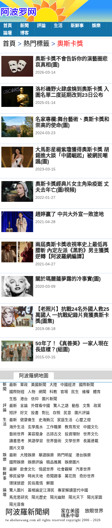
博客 (24, 33)
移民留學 (16, 476)
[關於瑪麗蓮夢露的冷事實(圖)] (24, 287)
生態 (13, 398)
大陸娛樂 (27, 455)
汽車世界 (83, 469)
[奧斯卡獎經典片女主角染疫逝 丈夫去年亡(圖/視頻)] (24, 192)
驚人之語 (61, 405)
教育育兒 (72, 427)
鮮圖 (50, 483)
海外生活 (16, 427)
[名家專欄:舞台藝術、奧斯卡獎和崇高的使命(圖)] (24, 127)
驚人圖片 (16, 490)
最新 (13, 384)
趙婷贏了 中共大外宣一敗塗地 (69, 214)
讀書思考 (16, 441)
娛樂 (96, 25)
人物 (31, 391)
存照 (56, 412)
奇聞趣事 (53, 476)
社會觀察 (64, 469)
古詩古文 (53, 433)
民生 (75, 391)
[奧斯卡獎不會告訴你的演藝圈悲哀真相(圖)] (24, 67)
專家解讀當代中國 (73, 490)
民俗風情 (35, 483)
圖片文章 (16, 448)
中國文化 (90, 427)
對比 (45, 412)
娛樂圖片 (72, 462)
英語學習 (35, 441)
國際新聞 (86, 384)
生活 (58, 25)
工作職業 (53, 427)
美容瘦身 (35, 433)
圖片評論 (82, 412)
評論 (41, 25)
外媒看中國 (40, 405)
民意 (67, 412)
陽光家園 (94, 497)
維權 (86, 391)
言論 (24, 405)
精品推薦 (53, 462)
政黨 (97, 405)
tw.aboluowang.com (20, 520)
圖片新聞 (49, 398)
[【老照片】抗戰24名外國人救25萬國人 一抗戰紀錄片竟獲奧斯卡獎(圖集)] (24, 317)
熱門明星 (64, 455)
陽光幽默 (57, 497)
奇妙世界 (87, 476)
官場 (64, 391)
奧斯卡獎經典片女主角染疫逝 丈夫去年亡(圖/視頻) (72, 187)
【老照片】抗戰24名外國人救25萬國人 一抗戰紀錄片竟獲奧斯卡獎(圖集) (72, 315)
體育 (97, 391)
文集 (86, 405)
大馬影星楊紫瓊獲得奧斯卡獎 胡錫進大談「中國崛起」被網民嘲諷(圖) (72, 155)
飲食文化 (27, 469)
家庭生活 (64, 420)
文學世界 (72, 441)
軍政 (24, 384)
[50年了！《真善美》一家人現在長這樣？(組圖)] (24, 351)
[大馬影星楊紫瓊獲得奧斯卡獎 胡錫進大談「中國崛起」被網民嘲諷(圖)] (24, 158)
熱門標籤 (36, 43)
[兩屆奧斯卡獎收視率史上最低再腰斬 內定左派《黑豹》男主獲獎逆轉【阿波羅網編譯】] (24, 252)
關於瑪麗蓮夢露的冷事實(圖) (68, 279)
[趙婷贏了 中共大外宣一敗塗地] (24, 222)
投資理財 (72, 433)
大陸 (53, 384)
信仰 (35, 398)
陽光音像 (16, 504)
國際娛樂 (16, 462)
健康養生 (27, 420)
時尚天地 (35, 476)
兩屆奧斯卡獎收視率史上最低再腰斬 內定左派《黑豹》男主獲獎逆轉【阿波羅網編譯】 (72, 250)
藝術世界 (16, 433)
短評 (13, 412)
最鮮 (13, 469)
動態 (75, 405)
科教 (53, 391)
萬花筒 (70, 476)
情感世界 (46, 469)
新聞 (24, 25)
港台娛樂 (83, 455)
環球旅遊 (16, 483)
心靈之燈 (83, 420)
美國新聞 (38, 384)
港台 (24, 398)
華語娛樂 (46, 455)
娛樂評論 (35, 462)
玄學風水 (35, 427)
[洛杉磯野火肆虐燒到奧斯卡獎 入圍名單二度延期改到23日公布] (24, 97)
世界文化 (90, 433)
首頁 (7, 25)
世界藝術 (53, 441)
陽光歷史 (39, 497)
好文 (24, 412)
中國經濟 (68, 384)
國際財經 (16, 391)
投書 (35, 412)
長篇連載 (90, 441)
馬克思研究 (18, 497)
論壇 (7, 33)
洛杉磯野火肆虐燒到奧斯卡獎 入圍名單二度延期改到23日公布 (72, 92)
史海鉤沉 (46, 420)
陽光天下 (76, 497)
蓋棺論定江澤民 (41, 490)
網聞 (42, 391)
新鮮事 (77, 25)
